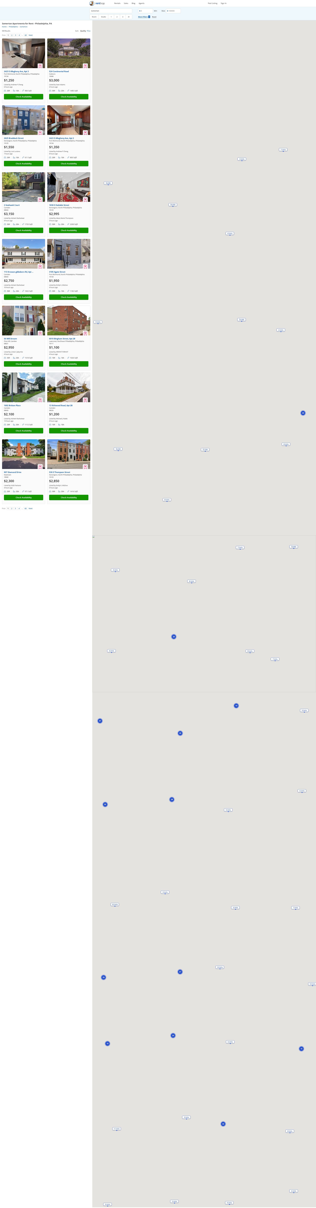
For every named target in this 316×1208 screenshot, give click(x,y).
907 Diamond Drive (12, 472)
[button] (250, 651)
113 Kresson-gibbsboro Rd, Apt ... (18, 272)
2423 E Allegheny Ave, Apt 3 (16, 71)
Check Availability (24, 96)
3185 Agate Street (57, 272)
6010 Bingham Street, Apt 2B (62, 338)
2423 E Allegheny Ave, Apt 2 (61, 138)
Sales (126, 3)
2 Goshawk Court (12, 205)
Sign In (224, 3)
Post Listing (212, 3)
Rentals (117, 3)
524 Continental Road (59, 71)
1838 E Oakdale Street (59, 205)
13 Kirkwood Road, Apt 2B (60, 405)
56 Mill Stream (10, 338)
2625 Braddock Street (14, 138)
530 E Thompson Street (59, 472)
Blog (133, 3)
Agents (141, 3)
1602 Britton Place (12, 405)
